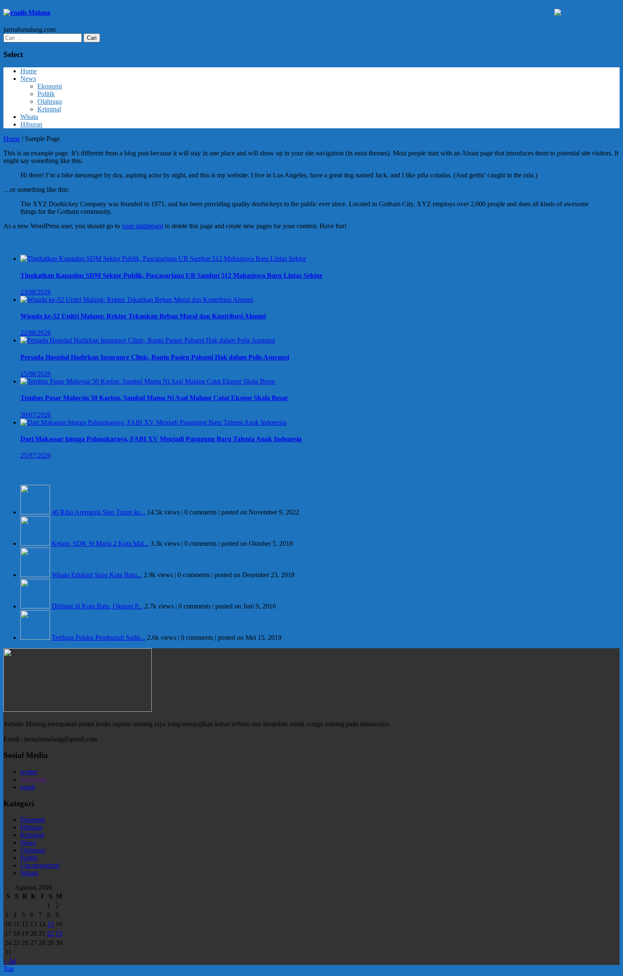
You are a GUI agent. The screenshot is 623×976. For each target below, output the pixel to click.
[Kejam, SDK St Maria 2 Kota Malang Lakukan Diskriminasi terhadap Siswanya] (35, 543)
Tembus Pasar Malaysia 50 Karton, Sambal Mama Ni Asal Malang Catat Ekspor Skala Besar (154, 397)
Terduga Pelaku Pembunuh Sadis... (98, 637)
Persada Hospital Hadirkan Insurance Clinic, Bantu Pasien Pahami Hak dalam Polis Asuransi (154, 357)
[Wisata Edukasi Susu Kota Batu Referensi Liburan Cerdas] (35, 574)
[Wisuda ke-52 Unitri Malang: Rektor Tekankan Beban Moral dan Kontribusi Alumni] (136, 299)
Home (28, 71)
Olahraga (49, 101)
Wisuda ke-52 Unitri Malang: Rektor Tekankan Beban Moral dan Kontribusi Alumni (143, 316)
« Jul (9, 961)
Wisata (29, 116)
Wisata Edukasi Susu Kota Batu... (97, 574)
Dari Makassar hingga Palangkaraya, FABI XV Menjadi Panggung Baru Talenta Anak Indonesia (161, 438)
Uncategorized (39, 865)
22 (50, 933)
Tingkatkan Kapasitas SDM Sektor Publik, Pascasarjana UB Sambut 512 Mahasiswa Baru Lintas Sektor (171, 275)
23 (59, 933)
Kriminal (49, 109)
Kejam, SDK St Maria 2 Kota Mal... (100, 543)
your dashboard (142, 225)
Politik (46, 93)
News (28, 78)
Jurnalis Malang (26, 12)
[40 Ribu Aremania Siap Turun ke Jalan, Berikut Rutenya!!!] (35, 512)
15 (50, 924)
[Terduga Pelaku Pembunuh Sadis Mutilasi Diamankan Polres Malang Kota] (35, 637)
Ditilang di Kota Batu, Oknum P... (97, 606)
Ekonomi (49, 86)
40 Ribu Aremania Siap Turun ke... (98, 512)
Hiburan (31, 124)
